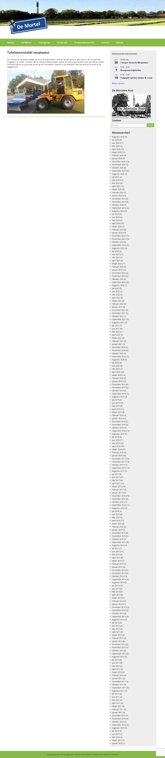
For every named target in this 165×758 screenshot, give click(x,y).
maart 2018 (117, 449)
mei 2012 (116, 666)
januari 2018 (117, 455)
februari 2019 (117, 415)
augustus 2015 (118, 545)
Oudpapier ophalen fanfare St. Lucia (136, 77)
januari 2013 (117, 641)
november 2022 (119, 276)
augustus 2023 (118, 248)
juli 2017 (115, 474)
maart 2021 (117, 338)
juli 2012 (115, 660)
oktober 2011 (117, 684)
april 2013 (116, 632)
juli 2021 (115, 325)
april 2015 (116, 557)
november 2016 (119, 499)
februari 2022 (117, 304)
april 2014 (116, 595)
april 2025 (116, 186)
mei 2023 (116, 257)
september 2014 (119, 579)
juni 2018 (116, 440)
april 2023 (116, 260)
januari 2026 (117, 158)
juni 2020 (116, 366)
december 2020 (118, 347)
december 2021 (118, 310)
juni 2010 (116, 734)
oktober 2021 (117, 316)
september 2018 (119, 431)
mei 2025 (116, 183)
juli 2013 (115, 622)
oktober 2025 (117, 167)
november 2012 (119, 647)
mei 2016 (116, 517)
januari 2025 (117, 195)
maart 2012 (117, 672)
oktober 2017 (117, 465)
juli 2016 (115, 511)
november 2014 (119, 573)
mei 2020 (116, 369)
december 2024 (118, 198)
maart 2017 (117, 486)
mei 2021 (116, 332)
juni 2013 (116, 626)
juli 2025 (115, 177)
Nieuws (10, 42)
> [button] (162, 12)
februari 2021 (117, 341)
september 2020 (119, 356)
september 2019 (119, 393)
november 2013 (119, 610)
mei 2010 (116, 737)
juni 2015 (116, 551)
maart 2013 (117, 635)
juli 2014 (115, 585)
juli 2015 (115, 548)
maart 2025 (117, 189)
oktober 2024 (117, 205)
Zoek (150, 125)
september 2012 (119, 653)
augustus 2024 (118, 211)
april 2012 (116, 669)
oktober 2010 (117, 721)
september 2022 (119, 282)
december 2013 (118, 607)
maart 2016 (117, 523)
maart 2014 (117, 598)
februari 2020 (117, 378)
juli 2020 (115, 362)
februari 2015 (117, 564)
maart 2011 (117, 706)
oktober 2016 (117, 502)
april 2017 (116, 483)
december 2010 (118, 715)
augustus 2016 (118, 508)
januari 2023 (117, 270)
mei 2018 (116, 443)
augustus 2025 (118, 174)
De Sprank (62, 42)
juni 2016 (116, 514)
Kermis (119, 42)
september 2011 (119, 687)
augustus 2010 (118, 728)
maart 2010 (117, 740)
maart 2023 (117, 263)
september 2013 (119, 616)
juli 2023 (115, 251)
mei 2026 (116, 146)
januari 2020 (117, 381)
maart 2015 (117, 561)
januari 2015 (117, 567)
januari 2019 (117, 418)
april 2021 (116, 335)
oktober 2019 (117, 390)
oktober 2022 (117, 279)
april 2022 (116, 297)
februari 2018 (117, 452)
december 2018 (118, 421)
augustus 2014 (118, 582)
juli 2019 (115, 400)
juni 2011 (116, 697)
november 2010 (119, 718)
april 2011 (116, 703)
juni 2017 (116, 477)
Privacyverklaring (53, 754)
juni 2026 (116, 143)
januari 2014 (117, 604)
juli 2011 (115, 694)
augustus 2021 (118, 322)
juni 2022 (116, 291)
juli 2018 (115, 437)
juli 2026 (115, 140)
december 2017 (118, 458)
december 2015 (118, 533)
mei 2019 (116, 406)
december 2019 (118, 384)
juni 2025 (116, 180)
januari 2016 (117, 530)
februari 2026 (117, 155)
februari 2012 (117, 675)
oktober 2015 (117, 539)
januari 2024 (117, 232)
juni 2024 (116, 217)
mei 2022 (116, 294)
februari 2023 (117, 267)
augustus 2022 (118, 285)
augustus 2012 (118, 656)
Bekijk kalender (118, 83)
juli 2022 (115, 288)
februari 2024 (117, 229)
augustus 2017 (118, 471)
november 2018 (119, 424)
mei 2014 (116, 591)
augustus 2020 (118, 359)
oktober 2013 (117, 613)
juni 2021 (116, 328)
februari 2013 (117, 638)
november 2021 (119, 313)
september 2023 (119, 245)
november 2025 (119, 164)
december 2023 (118, 236)
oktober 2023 (117, 242)
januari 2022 (117, 307)
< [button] (3, 12)
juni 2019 (116, 403)
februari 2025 (117, 192)
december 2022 (118, 273)
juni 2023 (116, 254)
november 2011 (119, 681)
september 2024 (119, 208)
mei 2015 (116, 554)
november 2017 (119, 461)
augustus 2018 (118, 434)
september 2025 (119, 171)
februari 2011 (117, 709)
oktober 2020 (117, 353)
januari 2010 (117, 743)
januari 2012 (117, 678)
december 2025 (118, 161)
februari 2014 (117, 601)
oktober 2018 (117, 427)
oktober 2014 (117, 576)
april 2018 (116, 446)
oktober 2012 (117, 650)
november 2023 (119, 239)
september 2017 (119, 468)
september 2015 (119, 542)
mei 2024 (116, 220)
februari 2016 (117, 526)
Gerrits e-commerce (111, 754)
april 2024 (116, 223)
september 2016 (119, 505)
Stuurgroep (44, 42)
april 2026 (116, 149)
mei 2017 (116, 480)
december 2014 (118, 570)
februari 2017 (117, 489)
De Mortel (26, 42)
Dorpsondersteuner (84, 42)
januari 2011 (117, 712)
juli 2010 (115, 731)
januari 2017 (117, 492)
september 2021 (119, 319)
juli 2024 (115, 214)
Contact (105, 42)
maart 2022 (117, 301)
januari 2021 (117, 344)
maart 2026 (117, 152)
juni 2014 (116, 588)
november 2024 (119, 202)
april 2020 (116, 372)
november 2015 (119, 536)
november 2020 (119, 350)
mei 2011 (116, 700)
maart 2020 (117, 375)
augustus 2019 (118, 397)
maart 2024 (117, 226)
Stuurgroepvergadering (130, 70)
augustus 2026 (118, 137)
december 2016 (118, 496)
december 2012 (118, 644)
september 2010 (119, 725)
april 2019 (116, 409)
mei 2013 (116, 629)
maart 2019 (117, 412)
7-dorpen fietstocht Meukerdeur (134, 62)
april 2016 (116, 520)
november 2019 (119, 387)
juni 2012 (116, 663)
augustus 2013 (118, 619)
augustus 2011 (118, 691)
